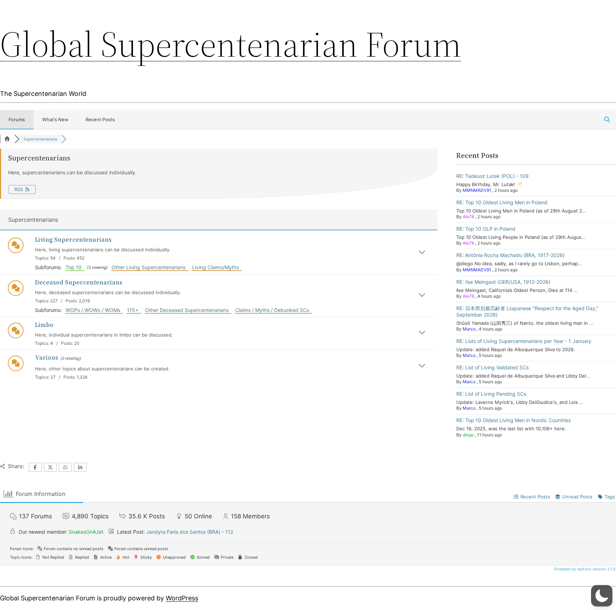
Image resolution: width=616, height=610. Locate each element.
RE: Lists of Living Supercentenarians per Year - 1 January (523, 341)
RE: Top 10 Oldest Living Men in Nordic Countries (513, 420)
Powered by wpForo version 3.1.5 (584, 569)
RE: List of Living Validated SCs (492, 367)
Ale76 (468, 216)
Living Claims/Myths (217, 267)
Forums (17, 119)
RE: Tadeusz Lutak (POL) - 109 (492, 176)
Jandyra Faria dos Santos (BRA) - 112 (189, 532)
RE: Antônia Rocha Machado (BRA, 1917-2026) (510, 255)
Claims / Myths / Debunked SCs (273, 310)
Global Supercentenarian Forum (230, 44)
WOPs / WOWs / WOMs (94, 310)
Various (46, 357)
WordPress (182, 598)
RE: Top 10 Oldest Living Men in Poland (502, 202)
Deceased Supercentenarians (78, 282)
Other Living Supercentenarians (150, 267)
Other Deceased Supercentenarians (188, 310)
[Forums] (7, 139)
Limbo (44, 325)
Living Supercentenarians (73, 239)
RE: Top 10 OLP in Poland (485, 229)
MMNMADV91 (477, 190)
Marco (469, 329)
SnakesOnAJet (86, 532)
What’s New (55, 119)
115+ (134, 310)
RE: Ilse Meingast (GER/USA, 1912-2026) (503, 282)
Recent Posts (100, 119)
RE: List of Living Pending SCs (491, 394)
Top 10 (75, 267)
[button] (601, 595)
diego (468, 434)
